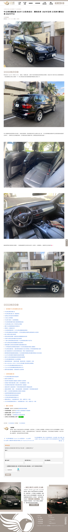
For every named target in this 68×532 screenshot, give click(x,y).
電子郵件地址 (28, 460)
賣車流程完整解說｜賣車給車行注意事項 (14, 369)
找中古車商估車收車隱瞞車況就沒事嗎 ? (14, 342)
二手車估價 (19, 3)
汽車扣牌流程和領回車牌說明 (12, 395)
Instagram (52, 519)
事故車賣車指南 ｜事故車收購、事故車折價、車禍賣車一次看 (19, 361)
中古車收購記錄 (18, 9)
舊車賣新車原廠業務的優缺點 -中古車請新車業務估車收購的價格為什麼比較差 (23, 353)
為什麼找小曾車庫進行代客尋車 (22, 410)
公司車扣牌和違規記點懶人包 (12, 397)
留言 (6, 450)
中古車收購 (24, 3)
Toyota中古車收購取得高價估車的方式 (14, 367)
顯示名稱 (7, 460)
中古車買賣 (40, 523)
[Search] (63, 3)
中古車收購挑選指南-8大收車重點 (13, 359)
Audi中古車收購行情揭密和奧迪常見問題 (14, 355)
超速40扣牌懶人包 (9, 378)
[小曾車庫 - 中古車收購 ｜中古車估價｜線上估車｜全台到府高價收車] (9, 3)
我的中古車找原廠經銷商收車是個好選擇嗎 (15, 357)
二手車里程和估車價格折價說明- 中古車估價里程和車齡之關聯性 (20, 346)
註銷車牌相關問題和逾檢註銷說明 (13, 393)
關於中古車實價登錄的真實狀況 (12, 326)
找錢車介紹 (18, 412)
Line (50, 521)
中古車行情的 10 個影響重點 (11, 320)
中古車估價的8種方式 (10, 311)
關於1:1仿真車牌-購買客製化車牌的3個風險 (15, 391)
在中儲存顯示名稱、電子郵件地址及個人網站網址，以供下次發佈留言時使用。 (25, 466)
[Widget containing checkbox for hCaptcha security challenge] (12, 470)
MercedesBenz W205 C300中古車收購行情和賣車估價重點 (19, 363)
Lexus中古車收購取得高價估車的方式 (14, 365)
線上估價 (40, 517)
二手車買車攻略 (44, 3)
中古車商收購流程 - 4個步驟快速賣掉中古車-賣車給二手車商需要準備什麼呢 (23, 348)
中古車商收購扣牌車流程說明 (12, 376)
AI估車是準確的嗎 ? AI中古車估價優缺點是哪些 (16, 330)
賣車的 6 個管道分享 (10, 328)
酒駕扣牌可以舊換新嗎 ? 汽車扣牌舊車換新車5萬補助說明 (18, 387)
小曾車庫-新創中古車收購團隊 (9, 9)
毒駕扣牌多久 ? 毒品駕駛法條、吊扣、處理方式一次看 (17, 399)
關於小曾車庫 (51, 3)
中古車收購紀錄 (22, 423)
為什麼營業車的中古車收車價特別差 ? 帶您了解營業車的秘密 (19, 351)
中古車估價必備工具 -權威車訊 (12, 313)
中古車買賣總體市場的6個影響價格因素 (14, 322)
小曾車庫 (17, 18)
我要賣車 (31, 3)
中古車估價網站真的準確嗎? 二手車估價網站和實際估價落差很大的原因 (22, 332)
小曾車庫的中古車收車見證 (18, 414)
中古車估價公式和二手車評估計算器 (13, 324)
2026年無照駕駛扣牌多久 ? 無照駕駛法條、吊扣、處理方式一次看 (20, 401)
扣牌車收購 (40, 521)
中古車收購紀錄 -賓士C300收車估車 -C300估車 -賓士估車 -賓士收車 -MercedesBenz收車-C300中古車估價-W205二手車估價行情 (49, 439)
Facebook (51, 517)
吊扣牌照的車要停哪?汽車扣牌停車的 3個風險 (16, 384)
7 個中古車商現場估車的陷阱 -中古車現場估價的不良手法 (18, 340)
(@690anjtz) (52, 523)
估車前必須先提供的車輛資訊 (12, 315)
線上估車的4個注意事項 (10, 334)
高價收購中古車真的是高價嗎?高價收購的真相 (16, 344)
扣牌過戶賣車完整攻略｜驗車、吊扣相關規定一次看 (17, 382)
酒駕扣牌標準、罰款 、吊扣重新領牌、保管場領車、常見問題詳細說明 (21, 389)
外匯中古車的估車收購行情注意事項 (13, 338)
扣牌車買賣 (37, 3)
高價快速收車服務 (23, 408)
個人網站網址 (47, 460)
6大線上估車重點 (9, 317)
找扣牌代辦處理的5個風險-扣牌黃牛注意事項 (15, 380)
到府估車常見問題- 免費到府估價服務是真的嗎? (16, 336)
